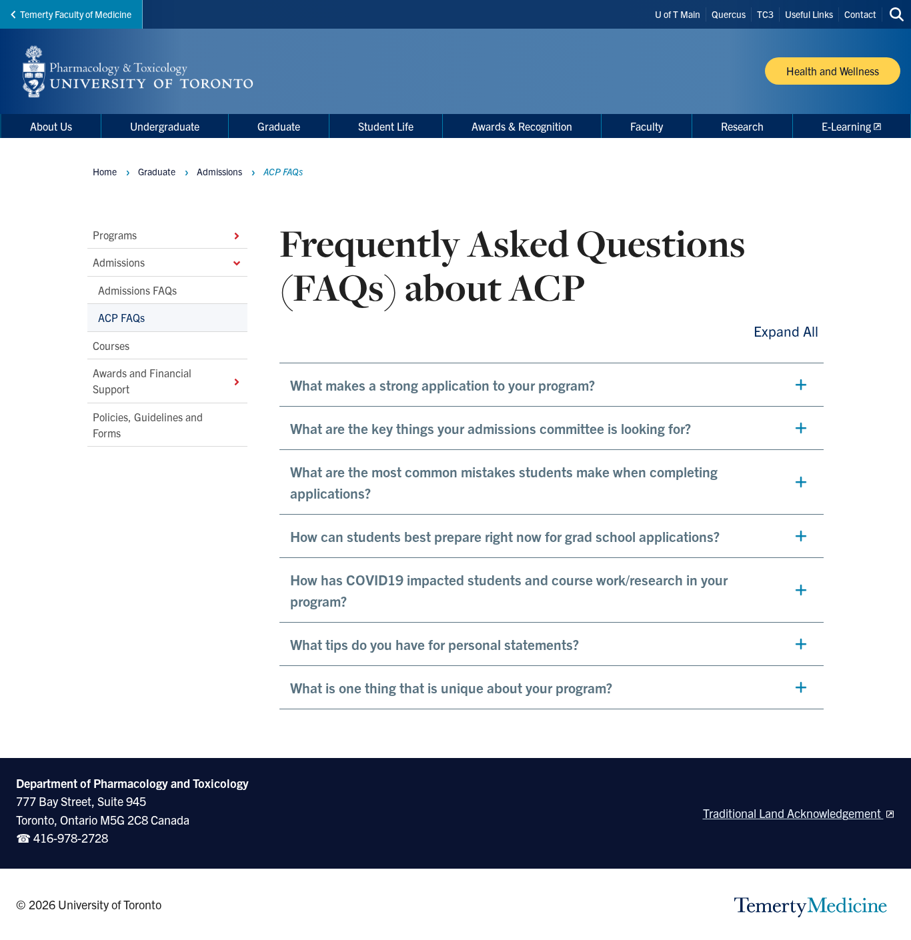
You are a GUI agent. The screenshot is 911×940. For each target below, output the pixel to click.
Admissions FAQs (137, 290)
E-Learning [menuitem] (846, 126)
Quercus (729, 14)
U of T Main (677, 14)
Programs (115, 234)
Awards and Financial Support (142, 380)
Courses (111, 344)
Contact (860, 14)
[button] (551, 384)
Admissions (119, 262)
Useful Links (809, 14)
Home (105, 171)
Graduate (156, 171)
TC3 (765, 14)
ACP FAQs (121, 317)
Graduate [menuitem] (278, 126)
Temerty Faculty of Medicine (75, 14)
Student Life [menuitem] (385, 126)
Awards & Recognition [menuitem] (522, 126)
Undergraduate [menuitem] (164, 126)
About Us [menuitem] (51, 126)
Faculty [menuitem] (646, 126)
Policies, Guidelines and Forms (148, 424)
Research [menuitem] (742, 126)
